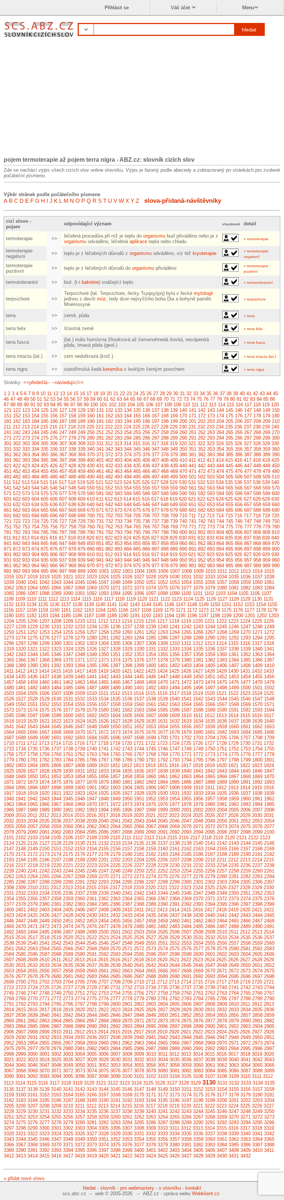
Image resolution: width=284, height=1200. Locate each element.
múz (101, 299)
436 (146, 465)
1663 (269, 726)
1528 (32, 699)
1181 (20, 615)
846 (54, 543)
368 (72, 454)
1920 (44, 793)
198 (165, 421)
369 (81, 454)
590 (183, 493)
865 (229, 543)
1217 (162, 621)
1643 (32, 726)
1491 (139, 687)
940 (91, 560)
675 (137, 510)
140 (183, 410)
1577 (68, 710)
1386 (257, 660)
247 (63, 432)
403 (118, 460)
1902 (103, 787)
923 (210, 554)
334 (35, 449)
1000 (92, 571)
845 (44, 543)
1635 (210, 721)
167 (155, 416)
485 (44, 477)
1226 (269, 621)
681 (192, 510)
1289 (198, 638)
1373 (103, 660)
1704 (210, 737)
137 (155, 410)
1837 (151, 771)
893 (211, 549)
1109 (20, 599)
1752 (234, 749)
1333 (174, 649)
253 (118, 432)
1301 (68, 643)
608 (72, 499)
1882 (139, 782)
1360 (222, 654)
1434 (9, 676)
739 (174, 521)
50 (33, 399)
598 (257, 493)
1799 (245, 760)
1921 (56, 793)
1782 (44, 760)
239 (266, 427)
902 (17, 554)
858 (165, 543)
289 (174, 438)
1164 (100, 610)
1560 (139, 704)
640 (91, 504)
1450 (198, 676)
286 (146, 438)
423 (26, 465)
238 (257, 427)
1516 (162, 693)
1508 (68, 693)
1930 (163, 793)
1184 (55, 615)
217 (63, 427)
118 (257, 404)
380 (183, 454)
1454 (245, 676)
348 (165, 449)
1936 (234, 793)
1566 (210, 704)
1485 (68, 687)
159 (81, 416)
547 (63, 488)
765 (137, 527)
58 (86, 399)
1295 (269, 638)
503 (211, 477)
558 (165, 488)
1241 (174, 626)
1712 (32, 743)
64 (126, 399)
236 (238, 427)
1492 (151, 687)
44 (268, 393)
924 (220, 554)
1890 (234, 782)
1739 (80, 749)
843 (26, 543)
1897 (44, 787)
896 (239, 549)
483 (26, 477)
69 (159, 399)
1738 (68, 749)
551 (100, 488)
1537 (139, 699)
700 (91, 515)
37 (222, 393)
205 (229, 421)
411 (192, 460)
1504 (21, 693)
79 (226, 399)
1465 (103, 682)
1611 (198, 715)
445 (229, 465)
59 (92, 399)
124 (35, 410)
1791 (151, 760)
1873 (32, 782)
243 (26, 432)
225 (137, 427)
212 (16, 427)
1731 (257, 743)
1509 (80, 693)
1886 (186, 782)
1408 (245, 665)
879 (81, 549)
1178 (261, 610)
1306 (127, 643)
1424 (162, 671)
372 (109, 454)
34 (202, 393)
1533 (92, 699)
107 (159, 404)
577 (63, 493)
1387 (269, 660)
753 (26, 527)
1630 (151, 721)
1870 (269, 776)
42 (255, 393)
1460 (44, 682)
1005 (151, 571)
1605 (127, 715)
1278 (68, 638)
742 (202, 521)
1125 (199, 599)
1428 (209, 671)
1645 (56, 726)
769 (174, 527)
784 (35, 532)
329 (266, 443)
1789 (127, 760)
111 (195, 404)
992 (17, 571)
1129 (245, 599)
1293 (245, 638)
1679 (186, 732)
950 (183, 560)
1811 (115, 765)
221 (100, 427)
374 (128, 454)
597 (248, 493)
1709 (269, 737)
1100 (186, 593)
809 (266, 532)
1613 (221, 715)
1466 (115, 682)
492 (109, 477)
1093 (103, 593)
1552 (44, 704)
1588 (198, 710)
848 (72, 543)
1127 (222, 599)
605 (44, 499)
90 (26, 404)
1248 (257, 626)
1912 (221, 787)
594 (220, 493)
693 (26, 515)
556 (146, 488)
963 (26, 565)
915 (137, 554)
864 (220, 543)
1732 (269, 743)
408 (165, 460)
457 (63, 471)
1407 (234, 665)
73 (186, 399)
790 (91, 532)
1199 (226, 615)
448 (257, 465)
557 (155, 488)
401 (100, 460)
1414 (44, 671)
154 (35, 416)
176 (239, 416)
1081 (234, 588)
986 (239, 565)
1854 (80, 776)
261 (192, 432)
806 (239, 532)
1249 (269, 626)
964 (35, 565)
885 (137, 549)
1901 (92, 787)
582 (109, 493)
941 (100, 560)
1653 (151, 726)
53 (52, 399)
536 (238, 482)
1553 (56, 704)
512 (16, 482)
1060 (257, 582)
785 (44, 532)
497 (155, 477)
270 (276, 432)
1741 (103, 749)
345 (137, 449)
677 (155, 510)
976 (146, 565)
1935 (222, 793)
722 (17, 521)
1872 (21, 782)
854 (128, 543)
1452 (222, 676)
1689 (32, 737)
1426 (186, 671)
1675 (139, 732)
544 (35, 488)
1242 (186, 626)
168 (165, 416)
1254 (56, 632)
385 (229, 454)
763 (118, 527)
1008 (187, 571)
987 (248, 565)
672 (109, 510)
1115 (86, 599)
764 (128, 527)
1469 (151, 682)
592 (202, 493)
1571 (269, 704)
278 (72, 438)
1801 (269, 760)
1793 (174, 760)
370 (91, 454)
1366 (21, 660)
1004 (139, 571)
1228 (21, 626)
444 (220, 465)
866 (239, 543)
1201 (250, 615)
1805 (44, 765)
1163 (89, 610)
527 (155, 482)
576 (54, 493)
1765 (115, 754)
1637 (234, 721)
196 (146, 421)
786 (54, 532)
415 (229, 460)
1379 (174, 660)
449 (266, 465)
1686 (269, 732)
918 (164, 554)
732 (109, 521)
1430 (233, 671)
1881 (127, 782)
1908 (174, 787)
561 (192, 488)
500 (183, 477)
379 (174, 454)
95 (59, 404)
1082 (245, 588)
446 (239, 465)
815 (44, 538)
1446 (151, 676)
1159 (43, 610)
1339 (245, 649)
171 (192, 416)
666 (54, 510)
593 (211, 493)
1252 (32, 632)
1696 (115, 737)
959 (266, 560)
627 (247, 499)
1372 (92, 660)
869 (266, 543)
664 (35, 510)
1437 (44, 676)
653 (211, 504)
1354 (151, 654)
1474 (210, 682)
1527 (21, 699)
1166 (123, 610)
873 (26, 549)
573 (26, 493)
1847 (269, 771)
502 (202, 477)
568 (257, 488)
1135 (43, 604)
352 (202, 449)
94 (52, 404)
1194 (169, 615)
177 (248, 416)
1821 (233, 765)
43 (262, 393)
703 (118, 515)
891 (192, 549)
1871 (9, 782)
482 (17, 477)
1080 (222, 588)
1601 (80, 715)
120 (275, 404)
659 (266, 504)
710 (183, 515)
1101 (198, 593)
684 (220, 510)
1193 (158, 615)
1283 (127, 638)
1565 (198, 704)
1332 (163, 649)
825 (137, 538)
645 (137, 504)
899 (266, 549)
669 (81, 510)
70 (166, 399)
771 (192, 527)
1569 (245, 704)
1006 (163, 571)
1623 (68, 721)
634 (35, 504)
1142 (123, 604)
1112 (53, 599)
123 (26, 410)
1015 (269, 571)
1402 (174, 665)
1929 (151, 793)
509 (266, 477)
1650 (115, 726)
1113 (64, 599)
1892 (257, 782)
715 (229, 515)
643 (118, 504)
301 (7, 443)
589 (174, 493)
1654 (163, 726)
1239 (151, 626)
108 (168, 404)
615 (137, 499)
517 (63, 482)
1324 (68, 649)
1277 (56, 638)
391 (7, 460)
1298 (32, 643)
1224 (245, 621)
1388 (9, 665)
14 (69, 393)
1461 (56, 682)
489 (81, 477)
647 (155, 504)
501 (192, 477)
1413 (32, 671)
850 (91, 543)
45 (275, 393)
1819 (209, 765)
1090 (68, 593)
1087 (32, 593)
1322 (44, 649)
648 (165, 504)
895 (229, 549)
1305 (115, 643)
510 (276, 477)
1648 (92, 726)
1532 (80, 699)
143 (211, 410)
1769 (163, 754)
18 (95, 393)
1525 (269, 693)
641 (100, 504)
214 (35, 427)
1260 (127, 632)
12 (55, 393)
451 (7, 471)
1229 (32, 626)
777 (248, 527)
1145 (158, 604)
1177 (249, 610)
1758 (32, 754)
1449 (186, 676)
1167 (135, 610)
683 (211, 510)
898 (257, 549)
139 (174, 410)
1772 (198, 754)
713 (210, 515)
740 (183, 521)
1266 (198, 632)
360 (276, 449)
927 (247, 554)
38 (228, 393)
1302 (80, 643)
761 (100, 527)
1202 (262, 615)
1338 (234, 649)
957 (248, 560)
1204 (9, 621)
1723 (162, 743)
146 (239, 410)
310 (91, 443)
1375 (127, 660)
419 (266, 460)
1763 (92, 754)
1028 (151, 576)
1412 (20, 671)
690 (276, 510)
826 (146, 538)
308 (72, 443)
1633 (186, 721)
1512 (115, 693)
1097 (151, 593)
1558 (115, 704)
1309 (163, 643)
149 (266, 410)
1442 (103, 676)
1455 (257, 676)
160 (91, 416)
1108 (9, 599)
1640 (269, 721)
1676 (151, 732)
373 (118, 454)
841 (7, 543)
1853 (68, 776)
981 (192, 565)
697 (63, 515)
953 (211, 560)
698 (72, 515)
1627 (115, 721)
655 (229, 504)
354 (220, 449)
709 (174, 515)
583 (118, 493)
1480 (9, 687)
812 (16, 538)
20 (109, 393)
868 (257, 543)
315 (137, 443)
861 (192, 543)
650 (183, 504)
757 (63, 527)
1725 (186, 743)
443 (211, 465)
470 (183, 471)
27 (155, 393)
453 (26, 471)
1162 (77, 610)
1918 (21, 793)
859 (174, 543)
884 (128, 549)
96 (66, 404)
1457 (9, 682)
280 (91, 438)
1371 (80, 660)
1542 (198, 699)
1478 (257, 682)
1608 (163, 715)
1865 (210, 776)
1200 (238, 615)
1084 (269, 588)
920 (183, 554)
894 (220, 549)
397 (63, 460)
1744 (139, 749)
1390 (32, 665)
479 (266, 471)
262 (202, 432)
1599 (56, 715)
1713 (44, 743)
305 (44, 443)
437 (155, 465)
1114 (75, 599)
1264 (174, 632)
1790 (139, 760)
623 (210, 499)
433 (118, 465)
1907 (163, 787)
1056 (210, 582)
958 (257, 560)
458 (72, 471)
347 (155, 449)
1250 (9, 632)
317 (155, 443)
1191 (135, 615)
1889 (222, 782)
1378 (163, 660)
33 (195, 393)
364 (35, 454)
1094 (115, 593)
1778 (269, 754)
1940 (9, 798)
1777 (257, 754)
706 (146, 515)
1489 (115, 687)
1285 (151, 638)
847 (63, 543)
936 (54, 560)
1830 (68, 771)
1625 (92, 721)
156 (54, 416)
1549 (9, 704)
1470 (163, 682)
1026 (127, 576)
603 (26, 499)
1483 (44, 687)
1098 (163, 593)
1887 (198, 782)
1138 (77, 604)
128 (72, 410)
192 (109, 421)
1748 (186, 749)
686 (239, 510)
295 (229, 438)
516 (53, 482)
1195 (181, 615)
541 (7, 488)
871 (7, 549)
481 (7, 477)
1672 (103, 732)
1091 (80, 593)
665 (44, 510)
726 (54, 521)
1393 (68, 665)
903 (26, 554)
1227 (9, 626)
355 (229, 449)
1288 (186, 638)
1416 (67, 671)
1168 (146, 610)
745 (229, 521)
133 (118, 410)
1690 (44, 737)
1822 (245, 765)
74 (192, 399)
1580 (103, 710)
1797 (222, 760)
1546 (245, 699)
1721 (138, 743)
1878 (92, 782)
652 (202, 504)
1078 (198, 588)
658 (257, 504)
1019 (44, 576)
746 (239, 521)
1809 (92, 765)
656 (239, 504)
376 (146, 454)
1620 (32, 721)
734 (128, 521)
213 (26, 427)
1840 (186, 771)
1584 (151, 710)
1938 (257, 793)
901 (7, 554)
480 (276, 471)
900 (276, 549)
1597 (32, 715)
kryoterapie (204, 253)
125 (44, 410)
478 (257, 471)
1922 (68, 793)
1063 (21, 588)
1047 (103, 582)
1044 (68, 582)
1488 (103, 687)
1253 (44, 632)
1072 (127, 588)
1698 (139, 737)
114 (221, 404)
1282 (115, 638)
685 (229, 510)
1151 (226, 604)
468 (165, 471)
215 (44, 427)
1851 (44, 776)
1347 (68, 654)
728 (72, 521)
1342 (9, 654)
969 (81, 565)
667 (63, 510)
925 (229, 554)
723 (26, 521)
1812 (127, 765)
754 (35, 527)
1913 (233, 787)
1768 (151, 754)
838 (257, 538)
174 (220, 416)
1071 (115, 588)
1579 (92, 710)
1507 (56, 693)
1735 (32, 749)
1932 (186, 793)
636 (54, 504)
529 (174, 482)
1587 (186, 710)
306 (54, 443)
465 (137, 471)
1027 (139, 576)
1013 (245, 571)
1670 (80, 732)
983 (211, 565)
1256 (80, 632)
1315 (233, 643)
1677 (163, 732)
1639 (257, 721)
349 (174, 449)
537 (247, 482)
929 (266, 554)
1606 (139, 715)
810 (276, 532)
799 (174, 532)
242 (17, 432)
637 (63, 504)
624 (220, 499)
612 (109, 499)
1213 (115, 621)
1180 (9, 615)
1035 (234, 576)
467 (155, 471)
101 (103, 404)
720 (275, 515)
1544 (222, 699)
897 (248, 549)
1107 (266, 593)
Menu (248, 7)
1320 (21, 649)
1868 (245, 776)
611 (100, 499)
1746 (163, 749)
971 (100, 565)
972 (109, 565)
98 (79, 404)
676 (146, 510)
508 (257, 477)
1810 (103, 765)
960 (276, 560)
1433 (269, 671)
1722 (150, 743)
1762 (80, 754)
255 (137, 432)
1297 (21, 643)
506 (239, 477)
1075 (163, 588)
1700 (163, 737)
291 (192, 438)
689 (266, 510)
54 (59, 399)
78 (219, 399)
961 (7, 565)
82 (245, 399)
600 (276, 493)
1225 (257, 621)
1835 (127, 771)
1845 (245, 771)
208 (257, 421)
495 (137, 477)
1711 (21, 743)
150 (276, 410)
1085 (9, 593)
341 (100, 449)
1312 (198, 643)
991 (7, 571)
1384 (234, 660)
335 (44, 449)
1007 (175, 571)
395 (44, 460)
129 (81, 410)
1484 (56, 687)
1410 (269, 665)
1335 (198, 649)
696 (54, 515)
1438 (56, 676)
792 (109, 532)
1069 (92, 588)
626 (238, 499)
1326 (92, 649)
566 (239, 488)
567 (248, 488)
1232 (68, 626)
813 (26, 538)
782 (17, 532)
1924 (92, 793)
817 (63, 538)
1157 (20, 610)
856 (146, 543)
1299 (44, 643)
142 (202, 410)
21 (115, 393)
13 (62, 393)
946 (146, 560)
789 (81, 532)
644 (128, 504)
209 (266, 421)
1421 (127, 671)
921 (192, 554)
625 (229, 499)
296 (239, 438)
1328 (115, 649)
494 (128, 477)
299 (266, 438)
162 (109, 416)
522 (109, 482)
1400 (151, 665)
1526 (9, 699)
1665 (21, 732)
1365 (9, 660)
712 (201, 515)
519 (81, 482)
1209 (68, 621)
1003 (127, 571)
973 (118, 565)
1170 (169, 610)
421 (7, 465)
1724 (174, 743)
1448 (174, 676)
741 (192, 521)
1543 (210, 699)
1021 (68, 576)
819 (81, 538)
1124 (188, 599)
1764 (103, 754)
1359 (210, 654)
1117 (109, 599)
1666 (32, 732)
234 (220, 427)
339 (81, 449)
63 (119, 399)
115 (230, 404)
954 (220, 560)
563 (211, 488)
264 (220, 432)
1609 (174, 715)
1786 (92, 760)
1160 (55, 610)
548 (72, 488)
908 (72, 554)
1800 (257, 760)
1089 (56, 593)
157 (63, 416)
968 (72, 565)
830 (183, 538)
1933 (198, 793)
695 (44, 515)
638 (72, 504)
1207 (44, 621)
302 (17, 443)
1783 (56, 760)
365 (44, 454)
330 (275, 443)
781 (7, 532)
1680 (198, 732)
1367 (32, 660)
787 (63, 532)
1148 (192, 604)
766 (146, 527)
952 (202, 560)
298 (257, 438)
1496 (198, 687)
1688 (21, 737)
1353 (139, 654)
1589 (210, 710)
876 (54, 549)
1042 (44, 582)
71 (172, 399)
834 (220, 538)
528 (164, 482)
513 (26, 482)
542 (17, 488)
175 (229, 416)
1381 (198, 660)
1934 (210, 793)
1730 (245, 743)
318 (164, 443)
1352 (127, 654)
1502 (269, 687)
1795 (198, 760)
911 (100, 554)
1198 (215, 615)
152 (17, 416)
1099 (174, 593)
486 (54, 477)
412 (201, 460)
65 (132, 399)
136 (146, 410)
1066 (56, 588)
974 (128, 565)
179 (266, 416)
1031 (186, 576)
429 (81, 465)
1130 (257, 599)
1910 (198, 787)
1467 (127, 682)
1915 (257, 787)
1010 (210, 571)
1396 (103, 665)
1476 (234, 682)
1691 (56, 737)
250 (91, 432)
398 (72, 460)
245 (44, 432)
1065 (44, 588)
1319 (9, 649)
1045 (80, 582)
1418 (91, 671)
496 (146, 477)
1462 (68, 682)
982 (202, 565)
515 (44, 482)
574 (35, 493)
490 (91, 477)
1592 (245, 710)
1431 (245, 671)
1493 (163, 687)
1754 (257, 749)
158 (72, 416)
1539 (163, 699)
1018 (32, 576)
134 (128, 410)
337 (63, 449)
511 (7, 482)
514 (35, 482)
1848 (9, 776)
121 (7, 410)
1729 (233, 743)
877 (63, 549)
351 (192, 449)
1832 (92, 771)
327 (247, 443)
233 (210, 427)
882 (109, 549)
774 (220, 527)
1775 (234, 754)
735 (137, 521)
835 (229, 538)
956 (239, 560)
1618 (9, 721)
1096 (139, 593)
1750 (210, 749)
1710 (9, 743)
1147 (181, 604)
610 (91, 499)
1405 (210, 665)
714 (220, 515)
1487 (92, 687)
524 (127, 482)
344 (128, 449)
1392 (56, 665)
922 (201, 554)
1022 (80, 576)
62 (112, 399)
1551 (32, 704)
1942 (32, 798)
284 (128, 438)
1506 (44, 693)
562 (202, 488)
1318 (269, 643)
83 (252, 399)
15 (75, 393)
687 (248, 510)
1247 (245, 626)
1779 (9, 760)
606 (54, 499)
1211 (92, 621)
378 (165, 454)
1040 (21, 582)
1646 (68, 726)
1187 (89, 615)
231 (192, 427)
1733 (9, 749)
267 (248, 432)
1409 (257, 665)
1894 (9, 787)
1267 (210, 632)
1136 (55, 604)
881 (100, 549)
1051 (151, 582)
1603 (103, 715)
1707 (245, 737)
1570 (257, 704)
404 (128, 460)
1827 (32, 771)
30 (175, 393)
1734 (21, 749)
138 (165, 410)
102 (112, 404)
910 (91, 554)
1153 (249, 604)
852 (109, 543)
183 (26, 421)
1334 (186, 649)
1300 (56, 643)
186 (54, 421)
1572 (9, 710)
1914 (245, 787)
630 (275, 499)
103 (122, 404)
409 (174, 460)
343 (118, 449)
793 (118, 532)
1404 (198, 665)
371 (100, 454)
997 (63, 571)
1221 (209, 621)
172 (202, 416)
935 (44, 560)
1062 (9, 588)
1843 (222, 771)
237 (247, 427)
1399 (139, 665)
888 (165, 549)
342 (109, 449)
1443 (115, 676)
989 (266, 565)
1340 (257, 649)
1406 (222, 665)
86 (272, 399)
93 (46, 404)
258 (165, 432)
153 (26, 416)
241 (7, 432)
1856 (103, 776)
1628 (127, 721)
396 (54, 460)
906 (54, 554)
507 (248, 477)
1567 (222, 704)
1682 (222, 732)
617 (155, 499)
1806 (56, 765)
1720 (127, 743)
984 (220, 565)
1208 (56, 621)
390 (276, 454)
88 (13, 404)
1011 (222, 571)
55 (66, 399)
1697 (127, 737)
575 (44, 493)
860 (183, 543)
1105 (243, 593)
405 (137, 460)
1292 (234, 638)
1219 (186, 621)
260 (183, 432)
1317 (257, 643)
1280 (92, 638)
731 (100, 521)
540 (275, 482)
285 (137, 438)
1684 (245, 732)
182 (17, 421)
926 (238, 554)
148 (257, 410)
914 (127, 554)
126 (54, 410)
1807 (68, 765)
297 (248, 438)
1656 (186, 726)
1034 (222, 576)
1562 (163, 704)
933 (26, 560)
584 (128, 493)
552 (109, 488)
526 (146, 482)
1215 (138, 621)
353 (211, 449)
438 (165, 465)
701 (100, 515)
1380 (186, 660)
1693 (80, 737)
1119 (131, 599)
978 (165, 565)
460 (91, 471)
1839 (174, 771)
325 (229, 443)
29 (169, 393)
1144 (146, 604)
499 (174, 477)
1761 (68, 754)
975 (137, 565)
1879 (103, 782)
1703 (198, 737)
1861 (163, 776)
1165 (112, 610)
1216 (150, 621)
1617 (269, 715)
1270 (245, 632)
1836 (139, 771)
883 (118, 549)
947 (155, 560)
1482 (32, 687)
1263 (163, 632)
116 (239, 404)
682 (202, 510)
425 (44, 465)
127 (63, 410)
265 (229, 432)
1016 (9, 576)
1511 (103, 693)
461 (100, 471)
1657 (198, 726)
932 (17, 560)
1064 (32, 588)
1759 (44, 754)
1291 (222, 638)
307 (63, 443)
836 (238, 538)
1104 (232, 593)
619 (174, 499)
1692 (68, 737)
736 (146, 521)
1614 (233, 715)
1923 (80, 793)
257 (155, 432)
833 (210, 538)
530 (183, 482)
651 (192, 504)
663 (26, 510)
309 (81, 443)
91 (33, 404)
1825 (9, 771)
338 (72, 449)
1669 (68, 732)
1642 (21, 726)
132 (109, 410)
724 (35, 521)
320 (183, 443)
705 (137, 515)
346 (146, 449)
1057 (222, 582)
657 (248, 504)
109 (177, 404)
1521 (221, 693)
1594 (269, 710)
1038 (269, 576)
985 (229, 565)
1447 (163, 676)
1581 (115, 710)
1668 (56, 732)
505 (229, 477)
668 (72, 510)
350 (183, 449)
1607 (151, 715)
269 (266, 432)
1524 (257, 693)
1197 (204, 615)
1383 (222, 660)
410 (183, 460)
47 (13, 399)
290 (183, 438)
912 (109, 554)
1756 (9, 754)
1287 (174, 638)
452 (17, 471)
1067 (68, 588)
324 (220, 443)
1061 (269, 582)
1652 (139, 726)
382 (202, 454)
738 (165, 521)
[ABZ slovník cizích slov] (40, 38)
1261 (139, 632)
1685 (257, 732)
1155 (272, 604)
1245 (222, 626)
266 (239, 432)
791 (100, 532)
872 (17, 549)
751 (7, 527)
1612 (209, 715)
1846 (257, 771)
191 (100, 421)
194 (128, 421)
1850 (32, 776)
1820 (221, 765)
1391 (44, 665)
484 (35, 477)
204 (220, 421)
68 (152, 399)
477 (248, 471)
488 (72, 477)
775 (229, 527)
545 (44, 488)
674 (128, 510)
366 (54, 454)
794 (128, 532)
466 (146, 471)
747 (248, 521)
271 (7, 438)
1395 (92, 665)
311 (100, 443)
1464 (92, 682)
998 (72, 571)
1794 (186, 760)
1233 (80, 626)
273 (26, 438)
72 (179, 399)
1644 (44, 726)
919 (174, 554)
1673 (115, 732)
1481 (21, 687)
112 (203, 404)
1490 (127, 687)
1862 (174, 776)
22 (122, 393)
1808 (80, 765)
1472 (186, 682)
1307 (139, 643)
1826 (21, 771)
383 (211, 454)
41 (248, 393)
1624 (80, 721)
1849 (21, 776)
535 (229, 482)
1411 (9, 671)
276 (54, 438)
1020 (56, 576)
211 (7, 427)
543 (26, 488)
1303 (92, 643)
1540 (174, 699)
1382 (210, 660)
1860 (151, 776)
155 (44, 416)
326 (238, 443)
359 (266, 449)
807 (248, 532)
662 (17, 510)
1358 (198, 654)
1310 (174, 643)
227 (155, 427)
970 (91, 565)
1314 (221, 643)
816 (53, 538)
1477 (245, 682)
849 (81, 543)
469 (174, 471)
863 (211, 543)
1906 (151, 787)
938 (72, 560)
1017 (21, 576)
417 (247, 460)
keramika (112, 369)
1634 (198, 721)
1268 (222, 632)
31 (182, 393)
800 (183, 532)
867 (248, 543)
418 (257, 460)
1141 (112, 604)
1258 (103, 632)
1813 (138, 765)
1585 (163, 710)
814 (35, 538)
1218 (174, 621)
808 (257, 532)
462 (109, 471)
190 (91, 421)
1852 (56, 776)
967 (63, 565)
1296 (9, 643)
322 (201, 443)
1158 (32, 610)
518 (72, 482)
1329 (127, 649)
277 (63, 438)
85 (265, 399)
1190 (123, 615)
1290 (210, 638)
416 (238, 460)
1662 (257, 726)
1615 (245, 715)
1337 (222, 649)
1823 (257, 765)
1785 (80, 760)
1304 (103, 643)
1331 (151, 649)
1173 (204, 610)
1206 (32, 621)
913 (118, 554)
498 (165, 477)
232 (201, 427)
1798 (234, 760)
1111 (42, 599)
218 (72, 427)
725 (44, 521)
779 (266, 527)
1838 (163, 771)
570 (276, 488)
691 (7, 515)
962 (17, 565)
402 (109, 460)
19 (102, 393)
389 (266, 454)
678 (165, 510)
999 (81, 571)
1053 (174, 582)
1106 (255, 593)
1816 (174, 765)
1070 (103, 588)
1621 (44, 721)
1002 (116, 571)
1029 (163, 576)
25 (142, 393)
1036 (245, 576)
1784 (68, 760)
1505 (32, 693)
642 (109, 504)
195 (137, 421)
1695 (103, 737)
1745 (151, 749)
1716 (79, 743)
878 (72, 549)
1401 (163, 665)
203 (211, 421)
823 (118, 538)
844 (35, 543)
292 (202, 438)
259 (174, 432)
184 (35, 421)
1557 (103, 704)
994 (35, 571)
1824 (269, 765)
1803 (21, 765)
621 (192, 499)
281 (100, 438)
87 (6, 404)
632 (17, 504)
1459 (32, 682)
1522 (233, 693)
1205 (21, 621)
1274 (21, 638)
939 (81, 560)
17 (89, 393)
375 (137, 454)
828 (164, 538)
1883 (151, 782)
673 (118, 510)
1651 (127, 726)
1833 (103, 771)
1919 (32, 793)
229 (174, 427)
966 (54, 565)
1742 (115, 749)
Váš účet (181, 7)
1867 (234, 776)
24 (135, 393)
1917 (9, 793)
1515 (150, 693)
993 (26, 571)
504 (220, 477)
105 (140, 404)
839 (266, 538)
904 (35, 554)
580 (91, 493)
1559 (127, 704)
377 (155, 454)
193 (118, 421)
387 (248, 454)
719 (266, 515)
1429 (221, 671)
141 (192, 410)
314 (127, 443)
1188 (100, 615)
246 (54, 432)
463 (118, 471)
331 (7, 449)
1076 (174, 588)
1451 (210, 676)
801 (192, 532)
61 (106, 399)
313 (118, 443)
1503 (9, 693)
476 (239, 471)
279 (81, 438)
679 (174, 510)
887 (155, 549)
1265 (186, 632)
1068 (80, 588)
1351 (115, 654)
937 (63, 560)
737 (155, 521)
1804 (32, 765)
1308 (151, 643)
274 (35, 438)
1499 (234, 687)
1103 (221, 593)
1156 (9, 610)
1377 (151, 660)
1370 (68, 660)
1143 (135, 604)
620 (183, 499)
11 (49, 393)
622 (201, 499)
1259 (115, 632)
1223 (233, 621)
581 (100, 493)
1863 (186, 776)
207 (248, 421)
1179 (272, 610)
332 (17, 449)
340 (91, 449)
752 (17, 527)
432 (109, 465)
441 (192, 465)
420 (275, 460)
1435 (21, 676)
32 (189, 393)
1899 (68, 787)
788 (72, 532)
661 (7, 510)
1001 (104, 571)
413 (210, 460)
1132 (9, 604)
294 (220, 438)
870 (276, 543)
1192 (146, 615)
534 (220, 482)
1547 (257, 699)
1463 (80, 682)
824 (127, 538)
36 (215, 393)
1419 (103, 671)
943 (118, 560)
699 (81, 515)
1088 (44, 593)
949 (174, 560)
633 (26, 504)
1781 (32, 760)
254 (128, 432)
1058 (234, 582)
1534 (103, 699)
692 (17, 515)
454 (35, 471)
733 (118, 521)
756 (54, 527)
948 (165, 560)
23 (129, 393)
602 (17, 499)
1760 (56, 754)
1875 (56, 782)
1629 (139, 721)
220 (90, 427)
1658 (210, 726)
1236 (115, 626)
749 (266, 521)
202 (202, 421)
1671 (92, 732)
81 (239, 399)
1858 (127, 776)
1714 (56, 743)
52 (46, 399)
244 (35, 432)
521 (100, 482)
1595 (9, 715)
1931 (174, 793)
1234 (92, 626)
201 (192, 421)
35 (209, 393)
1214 (127, 621)
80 (232, 399)
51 (39, 399)
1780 (21, 760)
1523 (245, 693)
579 (81, 493)
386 (239, 454)
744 (220, 521)
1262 (151, 632)
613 (118, 499)
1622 (56, 721)
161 (100, 416)
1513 (127, 693)
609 (81, 499)
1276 (44, 638)
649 (174, 504)
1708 (257, 737)
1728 (221, 743)
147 (248, 410)
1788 (115, 760)
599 (266, 493)
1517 (174, 693)
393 (26, 460)
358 (257, 449)
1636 (222, 721)
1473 (198, 682)
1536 (127, 699)
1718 (103, 743)
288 (165, 438)
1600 (68, 715)
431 (100, 465)
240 (275, 427)
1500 (245, 687)
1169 (158, 610)
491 (100, 477)
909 (81, 554)
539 (266, 482)
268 (257, 432)
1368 (44, 660)
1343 (21, 654)
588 (165, 493)
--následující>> (68, 382)
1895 (21, 787)
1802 (9, 765)
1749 (198, 749)
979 (174, 565)
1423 (150, 671)
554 (128, 488)
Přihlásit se (117, 7)
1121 (154, 599)
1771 (186, 754)
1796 (210, 760)
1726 (198, 743)
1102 (209, 593)
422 (17, 465)
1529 (44, 699)
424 (35, 465)
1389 (21, 665)
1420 (115, 671)
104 (131, 404)
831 (192, 538)
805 (229, 532)
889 (174, 549)
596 (239, 493)
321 (192, 443)
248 (72, 432)
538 (257, 482)
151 (7, 416)
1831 (80, 771)
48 (19, 399)
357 (248, 449)
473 (211, 471)
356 (239, 449)
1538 (151, 699)
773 (211, 527)
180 (276, 416)
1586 (174, 710)
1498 (222, 687)
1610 (186, 715)
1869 (257, 776)
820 (90, 538)
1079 (210, 588)
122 (17, 410)
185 (44, 421)
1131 (268, 599)
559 (174, 488)
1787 (103, 760)
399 (81, 460)
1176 (238, 610)
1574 (32, 710)
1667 (44, 732)
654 (220, 504)
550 (91, 488)
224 (127, 427)
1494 (174, 687)
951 (192, 560)
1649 (103, 726)
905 (44, 554)
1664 (9, 732)
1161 (66, 610)
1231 (56, 626)
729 (81, 521)
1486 (80, 687)
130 (91, 410)
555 (137, 488)
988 (257, 565)
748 (257, 521)
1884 (163, 782)
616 (146, 499)
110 (186, 404)
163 (118, 416)
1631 (163, 721)
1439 (68, 676)
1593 (257, 710)
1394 (80, 665)
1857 (115, 776)
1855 (92, 776)
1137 (66, 604)
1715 (67, 743)
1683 (234, 732)
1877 (80, 782)
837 (247, 538)
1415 (56, 671)
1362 (245, 654)
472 (202, 471)
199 (174, 421)
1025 (115, 576)
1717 (91, 743)
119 (266, 404)
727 (63, 521)
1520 (209, 693)
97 (72, 404)
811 (7, 538)
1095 (127, 593)
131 (100, 410)
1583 (139, 710)
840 (275, 538)
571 (7, 493)
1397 (115, 665)
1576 (56, 710)
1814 (150, 765)
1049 (127, 582)
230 (183, 427)
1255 (68, 632)
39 (235, 393)
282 (109, 438)
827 (155, 538)
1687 (9, 737)
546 (54, 488)
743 (211, 521)
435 (137, 465)
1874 (44, 782)
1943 (44, 798)
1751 (222, 749)
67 (146, 399)
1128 (234, 599)
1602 (92, 715)
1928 (139, 793)
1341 (269, 649)
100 (94, 404)
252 (109, 432)
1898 (56, 787)
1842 (210, 771)
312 (109, 443)
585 (137, 493)
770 (183, 527)
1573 (21, 710)
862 (202, 543)
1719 (115, 743)
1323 (56, 649)
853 (118, 543)
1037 (257, 576)
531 (192, 482)
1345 (44, 654)
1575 (44, 710)
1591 (234, 710)
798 (165, 532)
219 (81, 427)
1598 (44, 715)
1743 (127, 749)
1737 (56, 749)
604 (35, 499)
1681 (210, 732)
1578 (80, 710)
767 (155, 527)
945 (137, 560)
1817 (186, 765)
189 (81, 421)
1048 (115, 582)
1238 (139, 626)
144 (220, 410)
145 (229, 410)
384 (220, 454)
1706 (234, 737)
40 (242, 393)
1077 (186, 588)
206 (239, 421)
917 (155, 554)
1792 (163, 760)
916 (146, 554)
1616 (257, 715)
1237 (127, 626)
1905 (139, 787)
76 (206, 399)
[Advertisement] (142, 99)
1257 (92, 632)
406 (146, 460)
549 (81, 488)
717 (247, 515)
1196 (192, 615)
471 (192, 471)
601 (7, 499)
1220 (198, 621)
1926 (115, 793)
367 (63, 454)
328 (257, 443)
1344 (32, 654)
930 (275, 554)
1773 (210, 754)
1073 (139, 588)
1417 (79, 671)
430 (91, 465)
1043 (56, 582)
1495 (186, 687)
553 (118, 488)
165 (137, 416)
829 (174, 538)
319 (174, 443)
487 (63, 477)
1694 (92, 737)
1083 (257, 588)
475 (229, 471)
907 (63, 554)
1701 (174, 737)
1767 (139, 754)
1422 (138, 671)
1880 (115, 782)
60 (99, 399)
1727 (209, 743)
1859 (139, 776)
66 (139, 399)
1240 (163, 626)
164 (128, 416)
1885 (174, 782)
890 (183, 549)
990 (276, 565)
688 (257, 510)
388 (257, 454)
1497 (210, 687)
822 (109, 538)
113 (212, 404)
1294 (257, 638)
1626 (103, 721)
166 (146, 416)
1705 (222, 737)
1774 (222, 754)
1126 (211, 599)
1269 (234, 632)
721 (7, 521)
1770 (174, 754)
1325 (80, 649)
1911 (210, 787)
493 (118, 477)
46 (6, 399)
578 (72, 493)
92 (39, 404)
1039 (9, 582)
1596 (21, 715)
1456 (269, 676)
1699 (151, 737)
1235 (103, 626)
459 (81, 471)
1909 (186, 787)
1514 (138, 693)
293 (211, 438)
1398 (127, 665)
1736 (44, 749)
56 (72, 399)
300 (276, 438)
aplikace (138, 241)
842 (17, 543)
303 (26, 443)
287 (155, 438)
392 (17, 460)
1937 (245, 793)
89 (19, 404)
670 (91, 510)
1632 (174, 721)
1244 (210, 626)
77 (212, 399)
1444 (127, 676)
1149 (204, 604)
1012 (234, 571)
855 (137, 543)
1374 (115, 660)
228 (164, 427)
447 (248, 465)
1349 (92, 654)
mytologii (203, 293)
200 (183, 421)
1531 (68, 699)
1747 (174, 749)
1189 (112, 615)
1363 (257, 654)
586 (146, 493)
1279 (80, 638)
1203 (273, 615)
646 (146, 504)
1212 (103, 621)
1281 (103, 638)
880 (91, 549)
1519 (198, 693)
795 (137, 532)
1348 (80, 654)
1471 (174, 682)
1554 (68, 704)
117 (248, 404)
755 (44, 527)
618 (164, 499)
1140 (100, 604)
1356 (174, 654)
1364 (269, 654)
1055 (198, 582)
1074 (151, 588)
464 (128, 471)
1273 (9, 638)
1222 (221, 621)
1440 (80, 676)
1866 (222, 776)
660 (276, 504)
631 (7, 504)
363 (26, 454)
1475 (222, 682)
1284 (139, 638)
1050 (139, 582)
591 (192, 493)
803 (211, 532)
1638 (245, 721)
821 (100, 538)
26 (149, 393)
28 (162, 393)
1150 (215, 604)
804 (220, 532)
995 (44, 571)
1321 (32, 649)
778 (257, 527)
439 (174, 465)
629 (266, 499)
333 (26, 449)
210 (276, 421)
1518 (186, 693)
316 (146, 443)
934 (35, 560)
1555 (80, 704)
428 (72, 465)
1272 (269, 632)
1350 (103, 654)
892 (202, 549)
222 (109, 427)
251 (100, 432)
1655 (174, 726)
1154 (261, 604)
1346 (56, 654)
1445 (139, 676)
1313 (209, 643)
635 (44, 504)
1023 (92, 576)
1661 (245, 726)
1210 (80, 621)
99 (86, 404)
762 (109, 527)
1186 (77, 615)
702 (109, 515)
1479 (269, 682)
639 (81, 504)
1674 (127, 732)
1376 (139, 660)
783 (26, 532)
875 (44, 549)
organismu (154, 236)
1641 (9, 726)
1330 (139, 649)
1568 (234, 704)
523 (118, 482)
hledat (249, 30)
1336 (210, 649)
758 (72, 527)
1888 (210, 782)
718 (257, 515)
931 (7, 560)
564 (220, 488)
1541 (186, 699)
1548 (269, 699)
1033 (210, 576)
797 (155, 532)
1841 (198, 771)
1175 (226, 610)
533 (210, 482)
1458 (21, 682)
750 (276, 521)
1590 (222, 710)
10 (42, 393)
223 (118, 427)
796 (146, 532)
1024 (103, 576)
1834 (115, 771)
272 (17, 438)
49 (26, 399)
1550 (21, 704)
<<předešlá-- (36, 382)
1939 (269, 793)
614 (127, 499)
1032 (198, 576)
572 (17, 493)
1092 (92, 593)
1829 (56, 771)
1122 (165, 599)
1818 (198, 765)
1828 (44, 771)
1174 (215, 610)
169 (174, 416)
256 (146, 432)
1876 (68, 782)
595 (229, 493)
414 (220, 460)
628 (257, 499)
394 (35, 460)
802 (202, 532)
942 (109, 560)
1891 (245, 782)
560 (183, 488)
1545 (234, 699)
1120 (142, 599)
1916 (269, 787)
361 (7, 454)
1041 (32, 582)
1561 (151, 704)
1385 (245, 660)
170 (183, 416)
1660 (234, 726)
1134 (32, 604)
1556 (92, 704)
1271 (257, 632)
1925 (103, 793)
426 (54, 465)
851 (100, 543)
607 (63, 499)
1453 (234, 676)
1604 (115, 715)
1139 (89, 604)
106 (149, 404)
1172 (192, 610)
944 (128, 560)
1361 (234, 654)
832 (201, 538)
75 (199, 399)
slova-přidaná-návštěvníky (183, 200)
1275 (32, 638)
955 (229, 560)
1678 (174, 732)
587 (155, 493)
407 (155, 460)
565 (229, 488)
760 (91, 527)
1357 (186, 654)
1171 (181, 610)
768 (165, 527)
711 (192, 515)
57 (79, 399)
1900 (80, 787)
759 (81, 527)
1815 (162, 765)
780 (276, 527)
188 (72, 421)
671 (100, 510)
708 (165, 515)
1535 (115, 699)
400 (91, 460)
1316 (245, 643)
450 (276, 465)
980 (183, 565)
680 (183, 510)
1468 (139, 682)
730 (91, 521)
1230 (44, 626)
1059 (245, 582)
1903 (115, 787)
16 (82, 393)
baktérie (90, 282)
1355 (163, 654)
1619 (21, 721)
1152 (238, 604)
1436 (32, 676)
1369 (56, 660)
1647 (80, 726)
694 (35, 515)
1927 (127, 793)
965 (44, 565)
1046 (92, 582)
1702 (186, 737)
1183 (43, 615)
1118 (120, 599)
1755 (269, 749)
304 (35, 443)
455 (44, 471)
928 (257, 554)
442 (202, 465)
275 (44, 438)
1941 (21, 798)
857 (155, 543)
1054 (186, 582)
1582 (127, 710)
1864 (198, 776)
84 (259, 399)
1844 (234, 771)
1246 (234, 626)
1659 (222, 726)
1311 (186, 643)
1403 (186, 665)
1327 (103, 649)
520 (90, 482)
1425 (174, 671)
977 (155, 565)
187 (63, 421)
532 (201, 482)
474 (220, 471)
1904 (127, 787)
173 (211, 416)
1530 (56, 699)
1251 (21, 632)
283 (118, 438)
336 (54, 449)
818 (72, 538)
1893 (269, 782)
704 (128, 515)
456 (54, 471)
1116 (97, 599)
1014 (257, 571)
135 (137, 410)
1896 (32, 787)
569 (266, 488)
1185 (66, 615)
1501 (257, 687)
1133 (20, 604)
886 (146, 549)
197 (155, 421)
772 (202, 527)
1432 (257, 671)
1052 (163, 582)
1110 (31, 599)
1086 (21, 593)
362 (17, 454)
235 (229, 427)
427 (63, 465)
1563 (174, 704)
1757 (21, 754)
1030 (174, 576)
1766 (127, 754)
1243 (198, 626)
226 (146, 427)
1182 (32, 615)
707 (155, 515)
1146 (169, 604)
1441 (92, 676)
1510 (92, 693)
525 (137, 482)
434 (128, 465)
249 (81, 432)
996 (54, 571)
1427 (198, 671)
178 (257, 416)
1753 (245, 749)
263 (211, 432)
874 (35, 549)
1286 (163, 638)
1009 (198, 571)
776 (239, 527)
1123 (177, 599)
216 (53, 427)
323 (210, 443)
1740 (92, 749)
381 (192, 454)
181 (7, 421)
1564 (186, 704)
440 (183, 465)
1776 (245, 754)
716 (238, 515)
